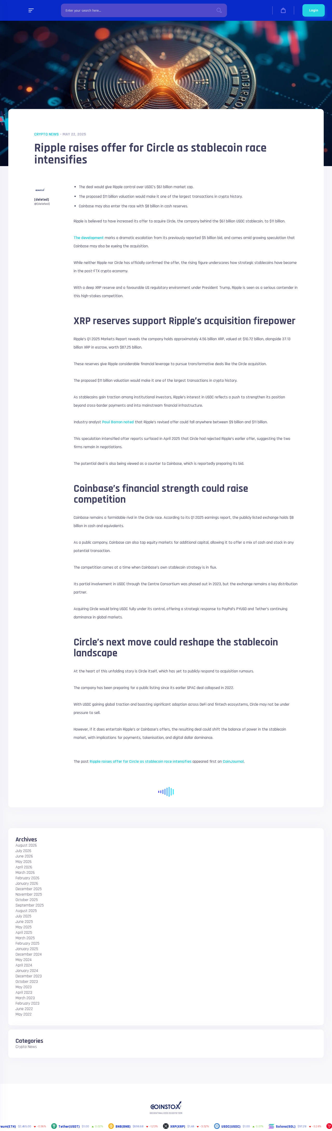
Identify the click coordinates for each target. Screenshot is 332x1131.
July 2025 (23, 916)
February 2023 (27, 1003)
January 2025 (27, 949)
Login (313, 10)
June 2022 (24, 1009)
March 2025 (25, 938)
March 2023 (25, 998)
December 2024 (29, 954)
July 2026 (23, 851)
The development (89, 238)
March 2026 (25, 872)
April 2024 (24, 965)
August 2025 (26, 911)
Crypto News (46, 134)
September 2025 (30, 905)
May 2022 (24, 1014)
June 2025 (24, 921)
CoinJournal (233, 761)
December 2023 (29, 976)
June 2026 (24, 856)
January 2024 (27, 970)
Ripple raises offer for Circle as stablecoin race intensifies (140, 761)
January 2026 (27, 883)
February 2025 (27, 943)
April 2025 (24, 932)
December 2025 (29, 889)
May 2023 (24, 987)
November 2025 (29, 894)
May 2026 (24, 861)
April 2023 (24, 992)
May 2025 (24, 927)
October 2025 (27, 900)
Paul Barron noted (118, 422)
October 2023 (27, 981)
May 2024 (24, 960)
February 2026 (27, 878)
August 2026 (26, 845)
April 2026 (24, 867)
